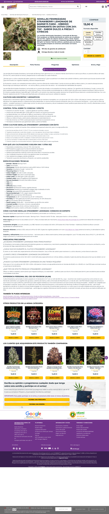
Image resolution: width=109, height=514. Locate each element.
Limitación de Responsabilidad (84, 431)
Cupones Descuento (40, 429)
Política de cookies (81, 429)
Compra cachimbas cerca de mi (23, 440)
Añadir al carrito (94, 56)
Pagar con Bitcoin (61, 433)
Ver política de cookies (40, 512)
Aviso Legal (79, 425)
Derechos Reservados (82, 435)
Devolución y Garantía (62, 425)
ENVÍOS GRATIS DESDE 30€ (42, 1)
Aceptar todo (63, 509)
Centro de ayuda (60, 429)
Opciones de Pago (61, 431)
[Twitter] (17, 448)
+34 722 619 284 (19, 1)
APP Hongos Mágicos (41, 439)
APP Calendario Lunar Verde (43, 437)
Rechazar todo (80, 509)
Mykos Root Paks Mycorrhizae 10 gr (69, 219)
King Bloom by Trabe (72, 229)
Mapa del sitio (59, 435)
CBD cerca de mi (19, 434)
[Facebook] (14, 448)
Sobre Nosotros (18, 427)
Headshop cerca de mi (20, 432)
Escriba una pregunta (37, 399)
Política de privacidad (82, 427)
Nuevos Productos (40, 425)
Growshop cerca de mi (20, 430)
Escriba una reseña (37, 404)
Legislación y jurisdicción (83, 433)
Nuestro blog (38, 427)
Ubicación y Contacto (20, 429)
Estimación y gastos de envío (64, 427)
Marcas (37, 435)
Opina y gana (42, 34)
